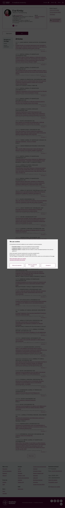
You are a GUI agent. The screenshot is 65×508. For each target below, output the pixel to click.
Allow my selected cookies (32, 265)
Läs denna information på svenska (17, 260)
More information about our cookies (18, 258)
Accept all (48, 265)
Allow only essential (16, 265)
